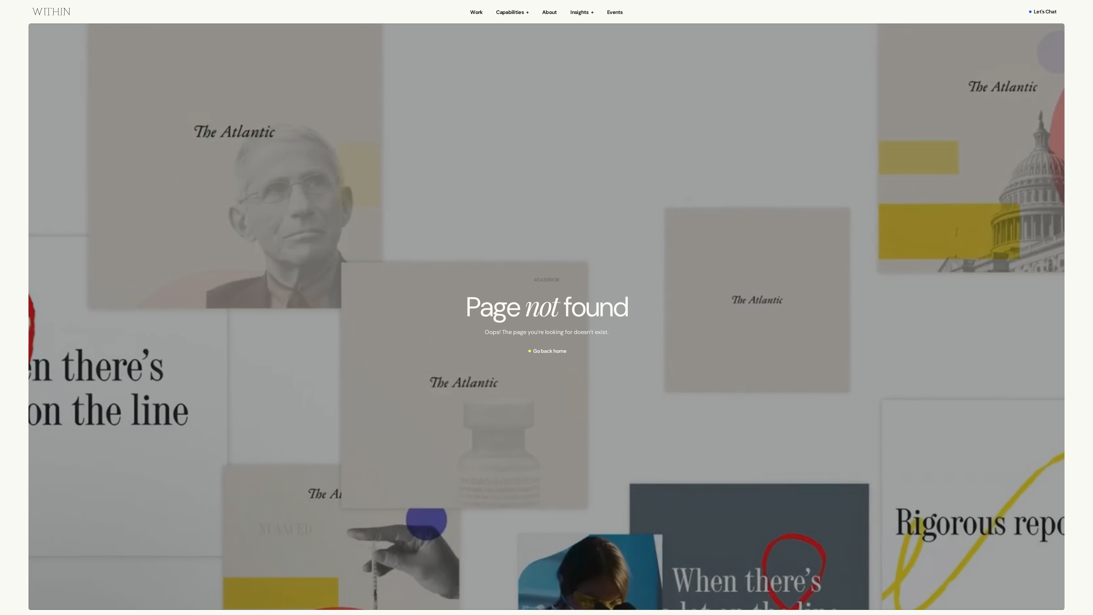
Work (476, 12)
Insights (579, 12)
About (549, 12)
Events (615, 12)
